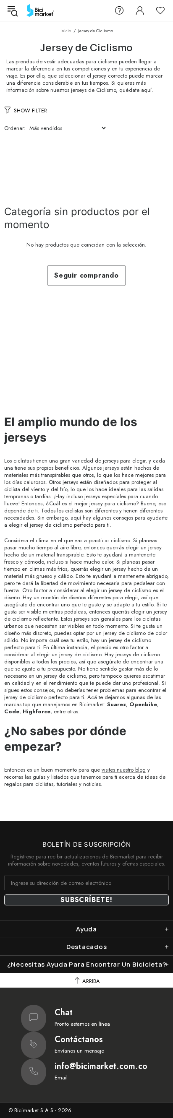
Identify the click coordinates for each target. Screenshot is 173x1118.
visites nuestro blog (124, 769)
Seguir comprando (86, 275)
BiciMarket (40, 10)
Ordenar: (15, 128)
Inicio (65, 31)
